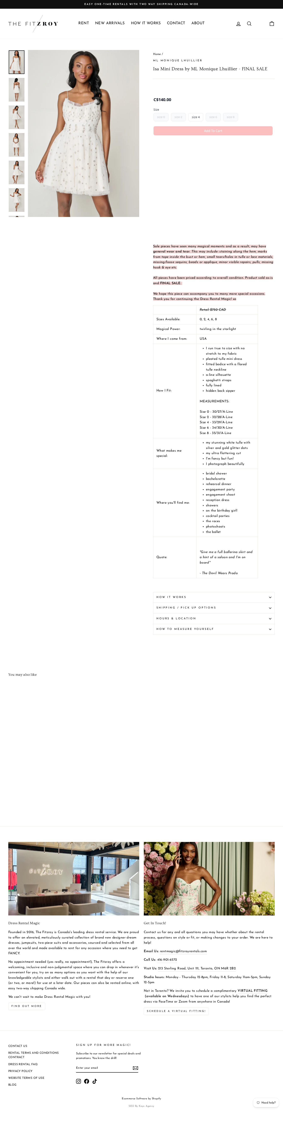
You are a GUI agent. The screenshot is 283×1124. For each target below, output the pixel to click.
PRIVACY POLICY (20, 1071)
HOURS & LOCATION (176, 618)
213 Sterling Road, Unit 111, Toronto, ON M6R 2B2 (197, 968)
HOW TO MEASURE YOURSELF (185, 629)
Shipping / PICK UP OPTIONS (186, 607)
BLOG (12, 1085)
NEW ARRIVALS (110, 23)
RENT (83, 23)
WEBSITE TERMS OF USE (26, 1078)
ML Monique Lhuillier (177, 60)
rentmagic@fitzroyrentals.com (183, 951)
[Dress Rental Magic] (73, 879)
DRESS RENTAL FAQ (22, 1064)
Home (157, 54)
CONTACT (176, 23)
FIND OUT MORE (26, 1006)
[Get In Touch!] (209, 879)
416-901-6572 (167, 960)
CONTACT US (17, 1046)
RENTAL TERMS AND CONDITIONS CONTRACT (33, 1055)
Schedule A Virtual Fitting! (176, 1011)
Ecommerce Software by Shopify (141, 1098)
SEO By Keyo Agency (141, 1106)
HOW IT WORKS (146, 23)
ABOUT (198, 23)
